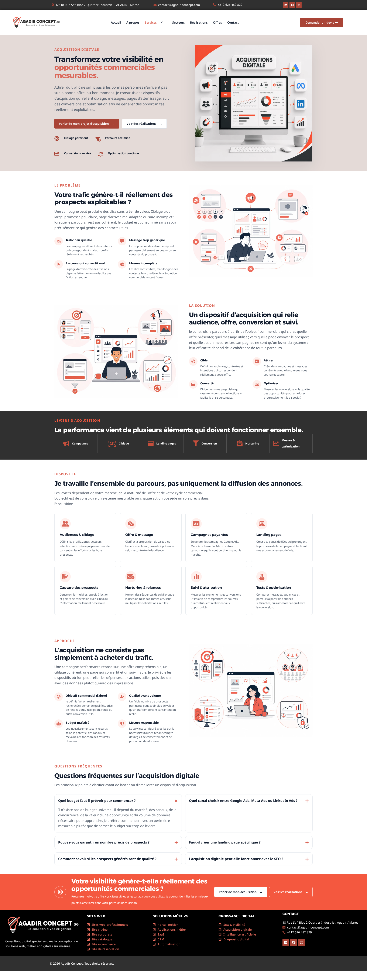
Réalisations (199, 22)
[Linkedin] (285, 5)
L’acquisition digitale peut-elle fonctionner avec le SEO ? (249, 859)
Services (151, 22)
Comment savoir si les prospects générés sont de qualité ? (118, 859)
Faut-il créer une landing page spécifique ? (249, 842)
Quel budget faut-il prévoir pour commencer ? (119, 800)
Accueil (116, 22)
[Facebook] (292, 5)
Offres (217, 22)
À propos (133, 22)
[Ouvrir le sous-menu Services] (162, 22)
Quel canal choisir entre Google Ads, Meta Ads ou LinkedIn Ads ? (249, 800)
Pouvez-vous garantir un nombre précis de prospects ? (118, 842)
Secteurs (178, 22)
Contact (233, 22)
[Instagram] (299, 5)
